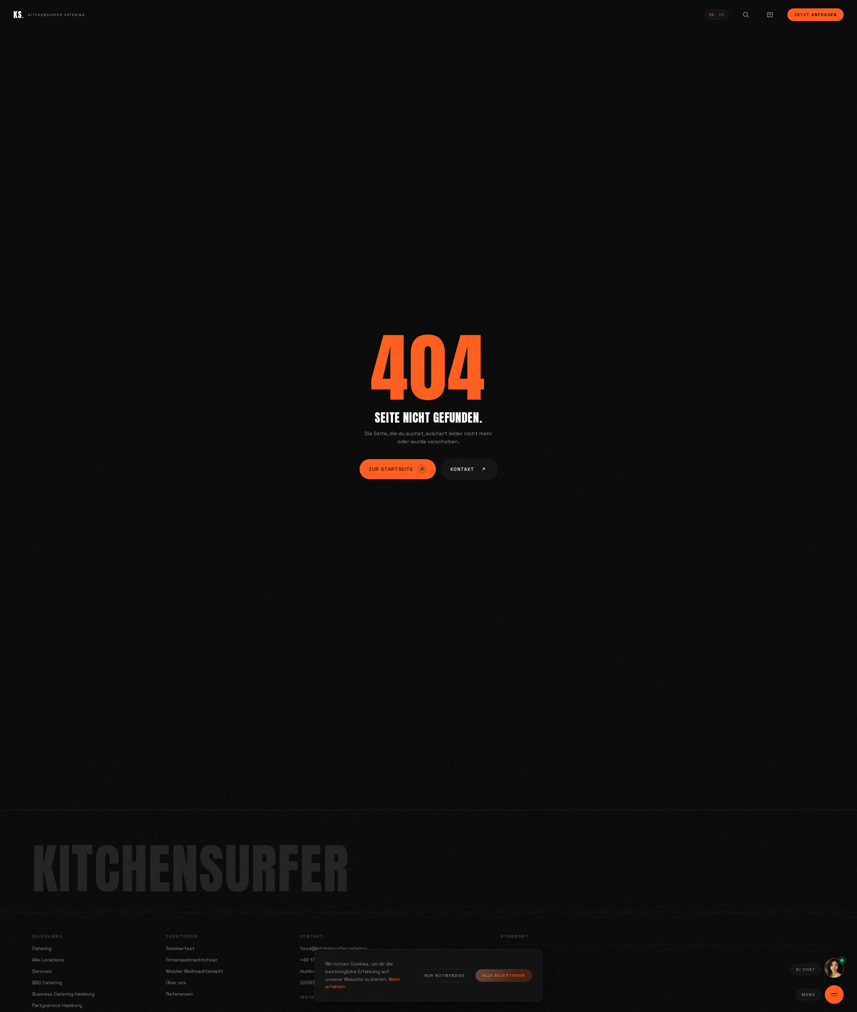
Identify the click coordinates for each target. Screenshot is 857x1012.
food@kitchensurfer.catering (333, 948)
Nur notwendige (444, 975)
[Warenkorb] (770, 14)
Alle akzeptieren (503, 975)
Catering (42, 948)
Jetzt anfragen (815, 14)
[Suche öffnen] (746, 14)
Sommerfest (180, 948)
